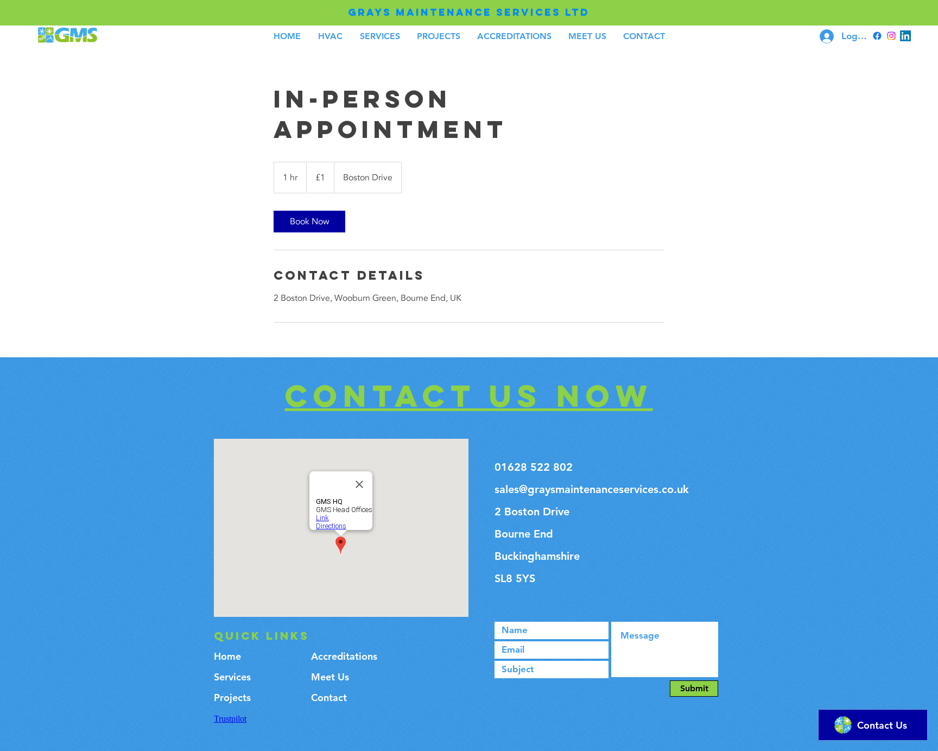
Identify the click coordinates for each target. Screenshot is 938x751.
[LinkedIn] (905, 35)
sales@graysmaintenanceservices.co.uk (592, 489)
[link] (309, 221)
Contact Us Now (469, 395)
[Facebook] (877, 35)
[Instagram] (891, 35)
